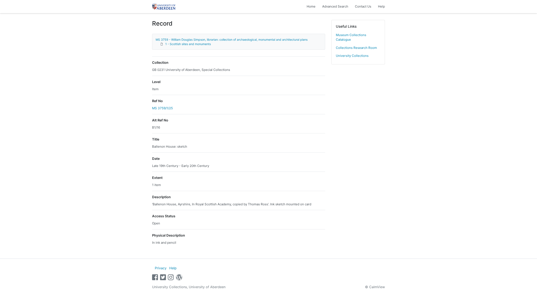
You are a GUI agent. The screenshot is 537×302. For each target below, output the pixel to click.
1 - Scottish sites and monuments (188, 44)
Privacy (161, 268)
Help (381, 6)
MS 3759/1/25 (162, 108)
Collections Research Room (356, 48)
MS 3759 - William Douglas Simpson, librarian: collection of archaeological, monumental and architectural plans (232, 39)
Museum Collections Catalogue (351, 37)
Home (311, 6)
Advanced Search (335, 6)
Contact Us (363, 6)
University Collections (352, 56)
